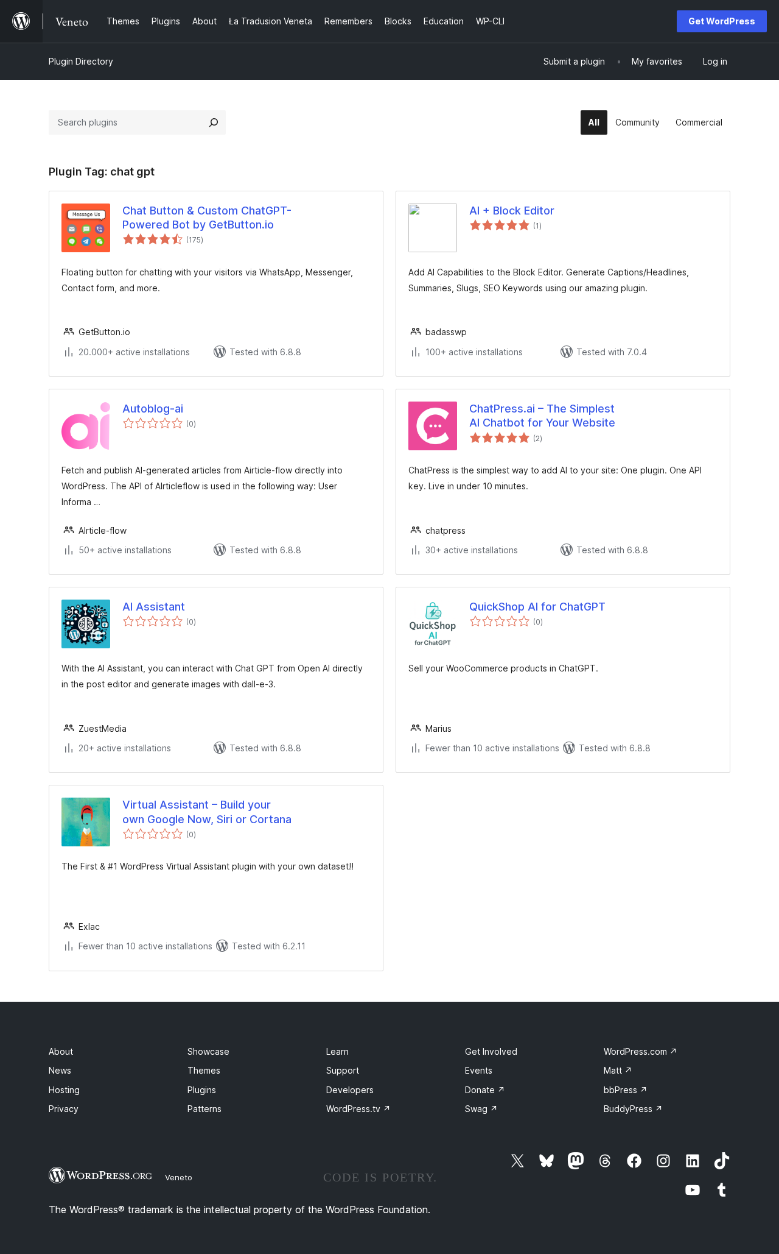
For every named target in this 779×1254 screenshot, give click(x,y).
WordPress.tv (358, 1108)
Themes (203, 1070)
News (60, 1070)
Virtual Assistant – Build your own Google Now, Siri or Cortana (207, 811)
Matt (618, 1070)
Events (478, 1070)
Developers (350, 1090)
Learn (337, 1051)
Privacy (64, 1108)
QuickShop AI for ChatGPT (537, 606)
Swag (481, 1108)
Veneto (178, 1177)
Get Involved (491, 1051)
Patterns (204, 1108)
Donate (485, 1090)
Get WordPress (721, 21)
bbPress (626, 1090)
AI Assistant (153, 606)
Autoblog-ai (152, 408)
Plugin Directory (81, 61)
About (61, 1051)
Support (342, 1070)
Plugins (201, 1090)
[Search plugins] (213, 122)
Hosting (64, 1090)
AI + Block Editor (511, 210)
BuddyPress (633, 1108)
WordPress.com (640, 1051)
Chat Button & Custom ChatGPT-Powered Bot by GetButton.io (207, 217)
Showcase (208, 1051)
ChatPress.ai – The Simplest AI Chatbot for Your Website (542, 415)
